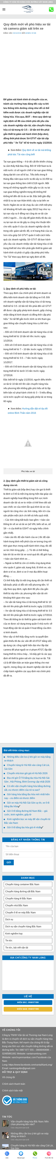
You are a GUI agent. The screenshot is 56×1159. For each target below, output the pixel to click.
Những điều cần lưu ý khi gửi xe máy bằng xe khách (27, 759)
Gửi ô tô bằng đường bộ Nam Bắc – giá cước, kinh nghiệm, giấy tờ (25, 813)
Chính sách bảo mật (12, 1090)
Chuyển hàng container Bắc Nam (22, 884)
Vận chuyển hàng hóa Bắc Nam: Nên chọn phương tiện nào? (30, 1123)
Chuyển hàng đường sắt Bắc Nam (22, 891)
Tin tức (8, 940)
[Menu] (4, 9)
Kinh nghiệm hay (14, 933)
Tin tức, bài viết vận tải (16, 947)
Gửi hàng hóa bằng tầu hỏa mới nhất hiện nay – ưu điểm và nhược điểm (27, 796)
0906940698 (42, 1050)
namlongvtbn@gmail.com (22, 1068)
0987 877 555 (27, 1050)
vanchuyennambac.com (24, 1057)
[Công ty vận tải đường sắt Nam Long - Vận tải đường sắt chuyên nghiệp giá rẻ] (28, 9)
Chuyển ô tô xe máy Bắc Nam (20, 912)
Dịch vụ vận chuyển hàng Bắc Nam (23, 926)
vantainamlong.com (36, 1053)
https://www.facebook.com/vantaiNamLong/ (30, 1064)
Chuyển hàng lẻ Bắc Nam (18, 898)
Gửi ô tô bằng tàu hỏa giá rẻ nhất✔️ (25, 827)
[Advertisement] (28, 69)
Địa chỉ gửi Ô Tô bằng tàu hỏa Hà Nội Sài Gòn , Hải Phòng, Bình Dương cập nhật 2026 (27, 780)
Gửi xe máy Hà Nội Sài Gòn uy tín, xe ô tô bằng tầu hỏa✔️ (26, 805)
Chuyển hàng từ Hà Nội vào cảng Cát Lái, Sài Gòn (27, 767)
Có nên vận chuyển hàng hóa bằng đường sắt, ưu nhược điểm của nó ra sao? (27, 788)
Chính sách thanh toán (13, 1084)
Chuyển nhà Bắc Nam (16, 905)
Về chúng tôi (8, 1077)
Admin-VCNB (30, 33)
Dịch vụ (9, 919)
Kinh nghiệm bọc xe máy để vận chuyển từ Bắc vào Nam (27, 821)
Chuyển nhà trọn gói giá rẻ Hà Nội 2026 (27, 773)
